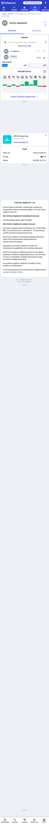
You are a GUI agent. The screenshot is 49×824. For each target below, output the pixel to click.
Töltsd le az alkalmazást (33, 3)
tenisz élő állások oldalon (13, 272)
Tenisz (4, 14)
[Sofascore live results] (10, 3)
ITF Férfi (10, 14)
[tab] (12, 31)
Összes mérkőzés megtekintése (23, 97)
